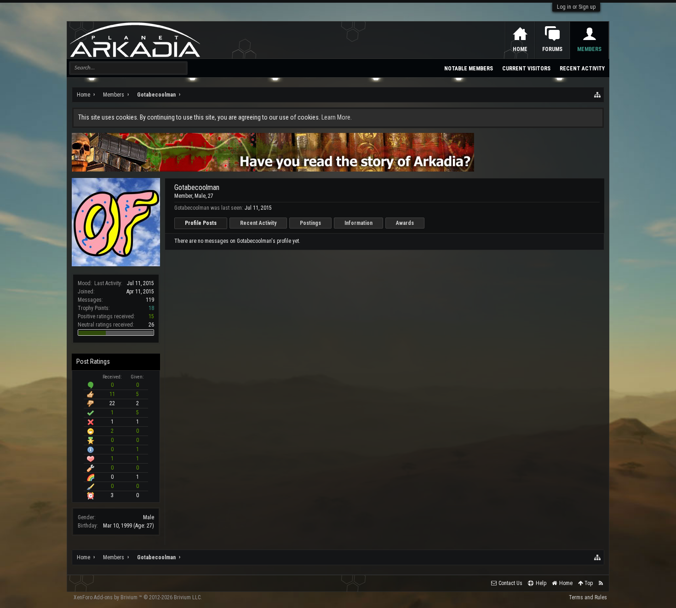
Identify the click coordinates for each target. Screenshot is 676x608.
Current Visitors (526, 68)
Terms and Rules (588, 597)
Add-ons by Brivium (138, 597)
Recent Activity (258, 223)
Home (520, 49)
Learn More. (336, 117)
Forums (552, 49)
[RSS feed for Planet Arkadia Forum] (601, 583)
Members (589, 49)
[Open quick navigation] (598, 94)
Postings (310, 223)
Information (358, 223)
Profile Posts (201, 223)
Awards (405, 223)
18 (151, 308)
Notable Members (468, 68)
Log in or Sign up (576, 7)
